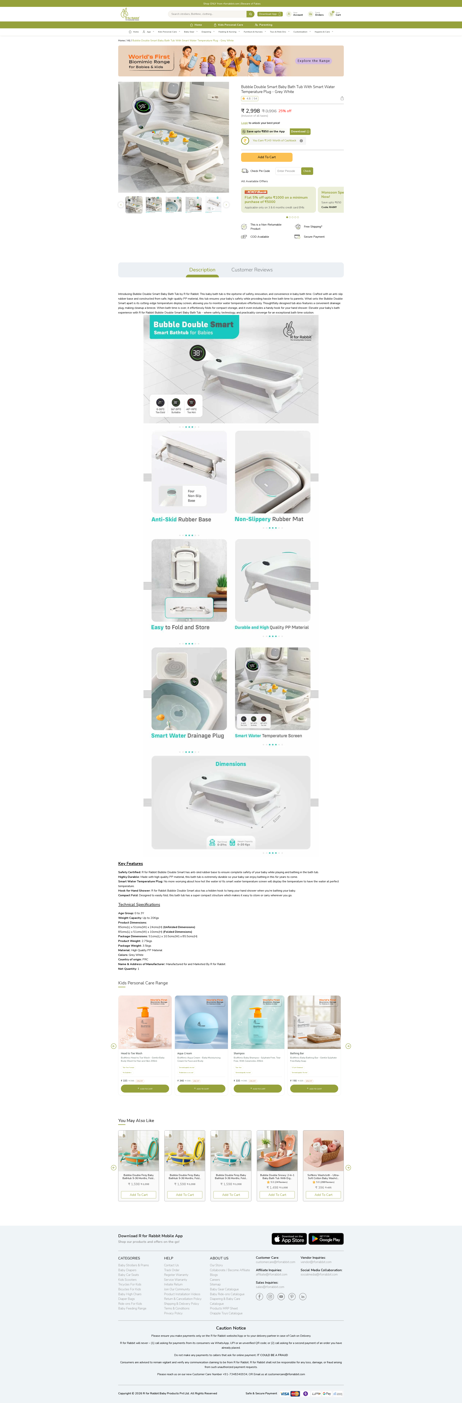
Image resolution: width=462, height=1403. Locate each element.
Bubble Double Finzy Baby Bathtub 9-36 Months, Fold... (139, 1176)
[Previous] (113, 1046)
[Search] (250, 14)
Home (121, 40)
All (128, 40)
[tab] (287, 217)
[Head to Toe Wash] (145, 1022)
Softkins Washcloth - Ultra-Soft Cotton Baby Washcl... (323, 1176)
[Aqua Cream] (201, 1022)
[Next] (348, 1046)
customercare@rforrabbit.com (275, 1262)
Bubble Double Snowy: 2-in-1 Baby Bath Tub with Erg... (277, 1176)
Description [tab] (202, 269)
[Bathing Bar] (314, 1022)
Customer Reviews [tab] (252, 269)
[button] (244, 99)
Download (298, 131)
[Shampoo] (257, 1022)
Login (244, 123)
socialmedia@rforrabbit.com (319, 1274)
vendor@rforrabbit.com (316, 1262)
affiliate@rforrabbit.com (271, 1274)
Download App (268, 14)
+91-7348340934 (235, 1374)
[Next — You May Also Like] (348, 1167)
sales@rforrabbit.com (270, 1287)
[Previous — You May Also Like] (113, 1167)
